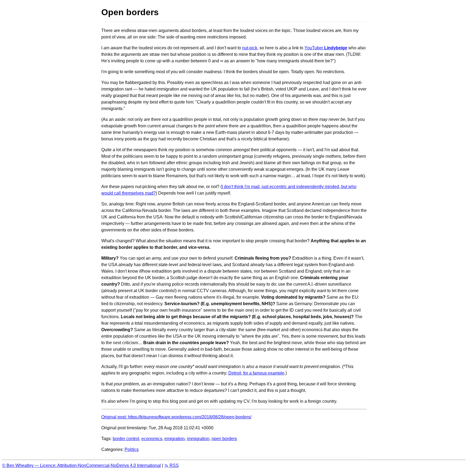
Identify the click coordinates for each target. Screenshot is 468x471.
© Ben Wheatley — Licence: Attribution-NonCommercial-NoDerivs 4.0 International (81, 465)
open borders (224, 438)
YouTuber (325, 48)
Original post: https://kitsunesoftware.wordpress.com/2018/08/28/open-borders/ (176, 417)
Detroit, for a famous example (256, 373)
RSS (173, 465)
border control (126, 438)
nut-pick (249, 48)
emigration (174, 438)
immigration (198, 438)
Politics (132, 449)
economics (151, 438)
